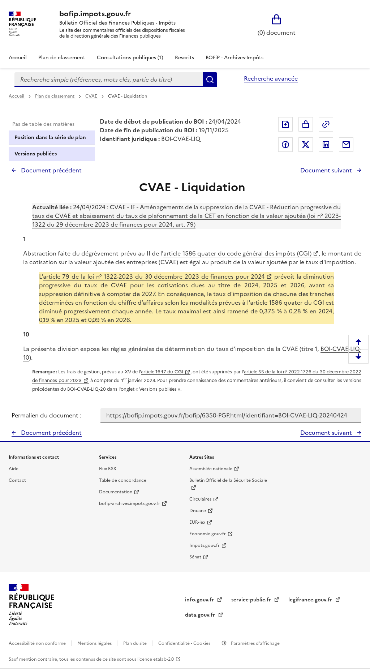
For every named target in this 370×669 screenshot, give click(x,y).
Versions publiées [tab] (35, 154)
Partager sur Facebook (285, 144)
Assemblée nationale (210, 469)
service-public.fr (251, 600)
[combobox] (108, 79)
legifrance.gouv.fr (311, 600)
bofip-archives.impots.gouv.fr (129, 503)
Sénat (195, 557)
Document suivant (326, 170)
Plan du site (135, 643)
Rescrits (184, 57)
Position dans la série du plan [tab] (50, 137)
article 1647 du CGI (162, 371)
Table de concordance (122, 480)
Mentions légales (95, 643)
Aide (13, 469)
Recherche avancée (271, 78)
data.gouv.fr (200, 615)
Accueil (18, 57)
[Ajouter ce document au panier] (305, 124)
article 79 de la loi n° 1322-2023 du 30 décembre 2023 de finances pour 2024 (154, 276)
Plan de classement (61, 57)
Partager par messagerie (346, 144)
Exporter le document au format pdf (285, 124)
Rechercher (210, 79)
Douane (197, 510)
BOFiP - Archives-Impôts (234, 57)
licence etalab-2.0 (155, 659)
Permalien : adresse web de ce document (326, 124)
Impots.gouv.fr (204, 545)
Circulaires (200, 499)
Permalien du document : (46, 415)
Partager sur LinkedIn (326, 144)
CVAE (91, 96)
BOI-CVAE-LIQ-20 (86, 389)
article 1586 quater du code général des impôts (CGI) (237, 253)
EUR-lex (197, 522)
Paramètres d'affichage (255, 643)
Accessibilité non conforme (38, 643)
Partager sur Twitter (305, 144)
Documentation (115, 492)
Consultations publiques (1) (130, 57)
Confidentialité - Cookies (184, 643)
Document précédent (51, 170)
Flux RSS (107, 469)
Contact (17, 480)
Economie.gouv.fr (207, 534)
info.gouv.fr (200, 600)
